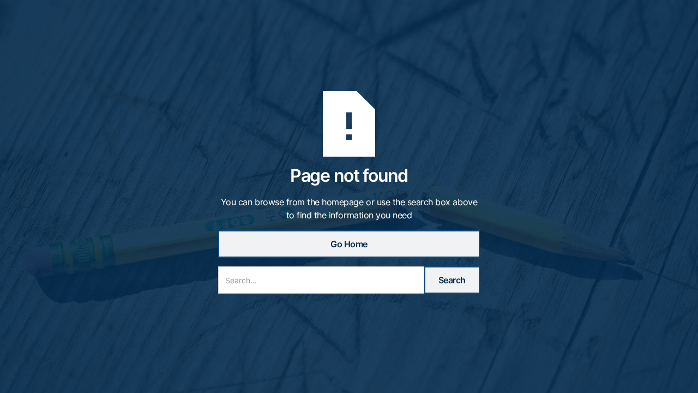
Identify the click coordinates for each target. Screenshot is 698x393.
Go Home (349, 244)
